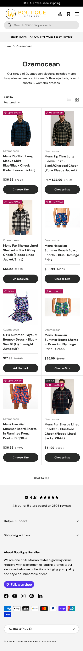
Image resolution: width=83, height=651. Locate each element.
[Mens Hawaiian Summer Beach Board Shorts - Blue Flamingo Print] (62, 217)
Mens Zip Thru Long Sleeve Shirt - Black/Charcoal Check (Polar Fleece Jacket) (61, 163)
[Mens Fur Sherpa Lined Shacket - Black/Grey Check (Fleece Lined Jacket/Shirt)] (20, 217)
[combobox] (41, 25)
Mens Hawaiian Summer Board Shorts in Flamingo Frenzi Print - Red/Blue (20, 431)
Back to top (41, 478)
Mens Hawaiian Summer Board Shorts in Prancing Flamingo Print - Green (61, 342)
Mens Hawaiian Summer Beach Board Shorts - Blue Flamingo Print (62, 253)
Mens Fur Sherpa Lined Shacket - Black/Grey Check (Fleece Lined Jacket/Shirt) (20, 252)
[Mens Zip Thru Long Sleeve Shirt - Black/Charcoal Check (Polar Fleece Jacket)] (62, 128)
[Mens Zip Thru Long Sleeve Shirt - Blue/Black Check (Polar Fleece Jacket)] (20, 128)
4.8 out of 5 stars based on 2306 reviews (41, 506)
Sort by (8, 97)
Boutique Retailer (22, 641)
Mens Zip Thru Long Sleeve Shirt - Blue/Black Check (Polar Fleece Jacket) (19, 163)
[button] (68, 14)
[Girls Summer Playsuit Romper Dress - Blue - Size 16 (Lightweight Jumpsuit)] (20, 307)
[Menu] (77, 14)
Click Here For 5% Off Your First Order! (41, 37)
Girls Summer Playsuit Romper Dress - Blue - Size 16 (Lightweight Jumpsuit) (20, 342)
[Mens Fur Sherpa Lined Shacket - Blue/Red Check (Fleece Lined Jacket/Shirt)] (62, 396)
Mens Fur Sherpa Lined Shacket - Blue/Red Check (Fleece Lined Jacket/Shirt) (62, 431)
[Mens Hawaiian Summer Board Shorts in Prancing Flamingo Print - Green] (62, 307)
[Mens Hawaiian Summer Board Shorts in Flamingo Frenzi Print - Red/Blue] (20, 396)
